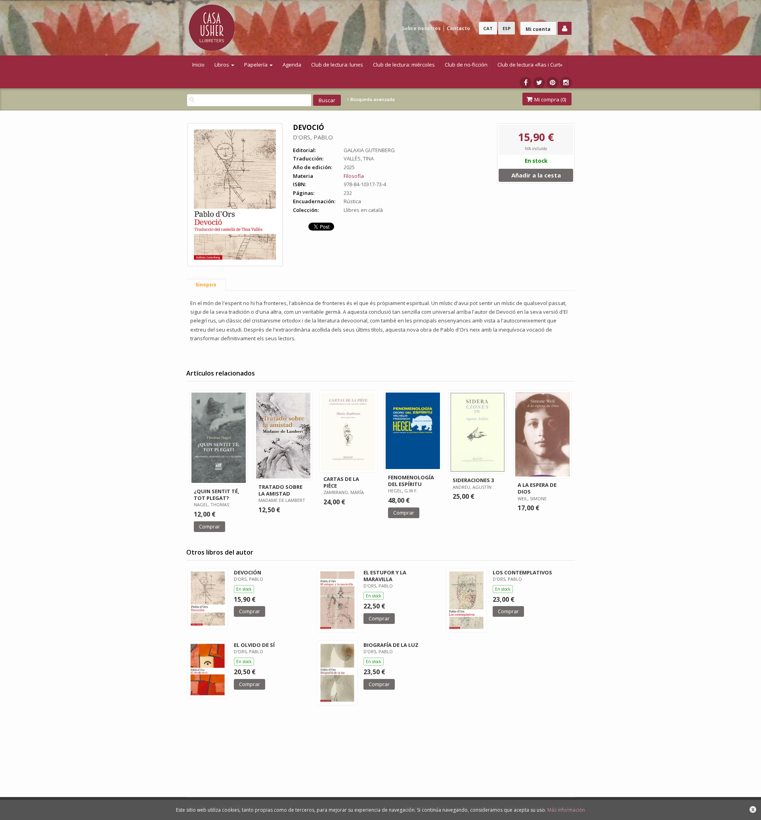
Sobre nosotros (421, 28)
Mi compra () (549, 99)
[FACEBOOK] (526, 82)
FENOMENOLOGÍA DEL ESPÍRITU (411, 481)
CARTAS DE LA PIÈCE (341, 482)
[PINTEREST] (552, 82)
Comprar (209, 526)
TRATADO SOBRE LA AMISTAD (280, 490)
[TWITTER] (539, 82)
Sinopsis (205, 284)
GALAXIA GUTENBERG (369, 150)
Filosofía (354, 175)
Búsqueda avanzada (372, 99)
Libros (222, 64)
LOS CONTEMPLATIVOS (522, 572)
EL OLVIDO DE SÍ (254, 644)
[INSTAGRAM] (566, 82)
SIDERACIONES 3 (473, 480)
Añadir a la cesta (536, 175)
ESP (507, 28)
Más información (566, 810)
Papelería (256, 64)
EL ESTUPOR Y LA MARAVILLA (384, 576)
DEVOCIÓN (247, 572)
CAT (488, 28)
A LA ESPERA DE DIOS (537, 488)
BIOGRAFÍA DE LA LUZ (391, 644)
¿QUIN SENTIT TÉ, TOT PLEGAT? (216, 495)
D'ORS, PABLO (313, 137)
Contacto (458, 28)
